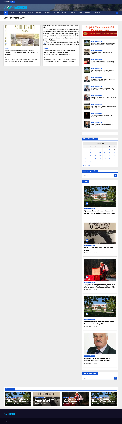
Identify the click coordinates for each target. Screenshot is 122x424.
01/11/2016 (9, 57)
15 (90, 155)
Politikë (30, 12)
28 (85, 161)
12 (109, 152)
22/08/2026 (88, 289)
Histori (72, 12)
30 (95, 161)
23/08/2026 (88, 215)
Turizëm (64, 12)
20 (114, 155)
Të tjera (88, 12)
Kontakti (116, 421)
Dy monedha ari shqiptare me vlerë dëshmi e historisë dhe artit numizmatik (103, 107)
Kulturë (56, 12)
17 (100, 155)
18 (105, 155)
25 (105, 158)
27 (114, 158)
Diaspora (47, 12)
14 (85, 155)
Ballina (12, 12)
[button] (114, 13)
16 (95, 155)
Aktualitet (21, 12)
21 (85, 158)
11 (104, 152)
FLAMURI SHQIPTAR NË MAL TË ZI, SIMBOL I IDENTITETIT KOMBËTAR (103, 80)
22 (90, 158)
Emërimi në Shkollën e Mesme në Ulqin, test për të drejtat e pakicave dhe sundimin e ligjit (103, 72)
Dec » (88, 165)
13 (114, 152)
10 (100, 152)
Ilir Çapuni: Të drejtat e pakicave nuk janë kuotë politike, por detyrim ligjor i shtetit (102, 89)
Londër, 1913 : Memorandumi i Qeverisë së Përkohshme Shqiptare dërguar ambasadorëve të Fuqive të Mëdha (59, 52)
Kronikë (38, 12)
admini (15, 57)
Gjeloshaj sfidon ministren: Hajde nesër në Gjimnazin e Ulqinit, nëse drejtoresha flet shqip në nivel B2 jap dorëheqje (103, 45)
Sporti (80, 12)
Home (112, 421)
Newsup (24, 421)
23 (95, 158)
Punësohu (98, 12)
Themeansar (30, 421)
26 (109, 158)
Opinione (100, 50)
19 (109, 155)
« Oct (84, 165)
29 (90, 161)
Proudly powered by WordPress (11, 421)
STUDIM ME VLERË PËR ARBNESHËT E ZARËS (45, 400)
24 (100, 158)
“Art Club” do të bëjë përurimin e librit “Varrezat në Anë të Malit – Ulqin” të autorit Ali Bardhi (21, 52)
